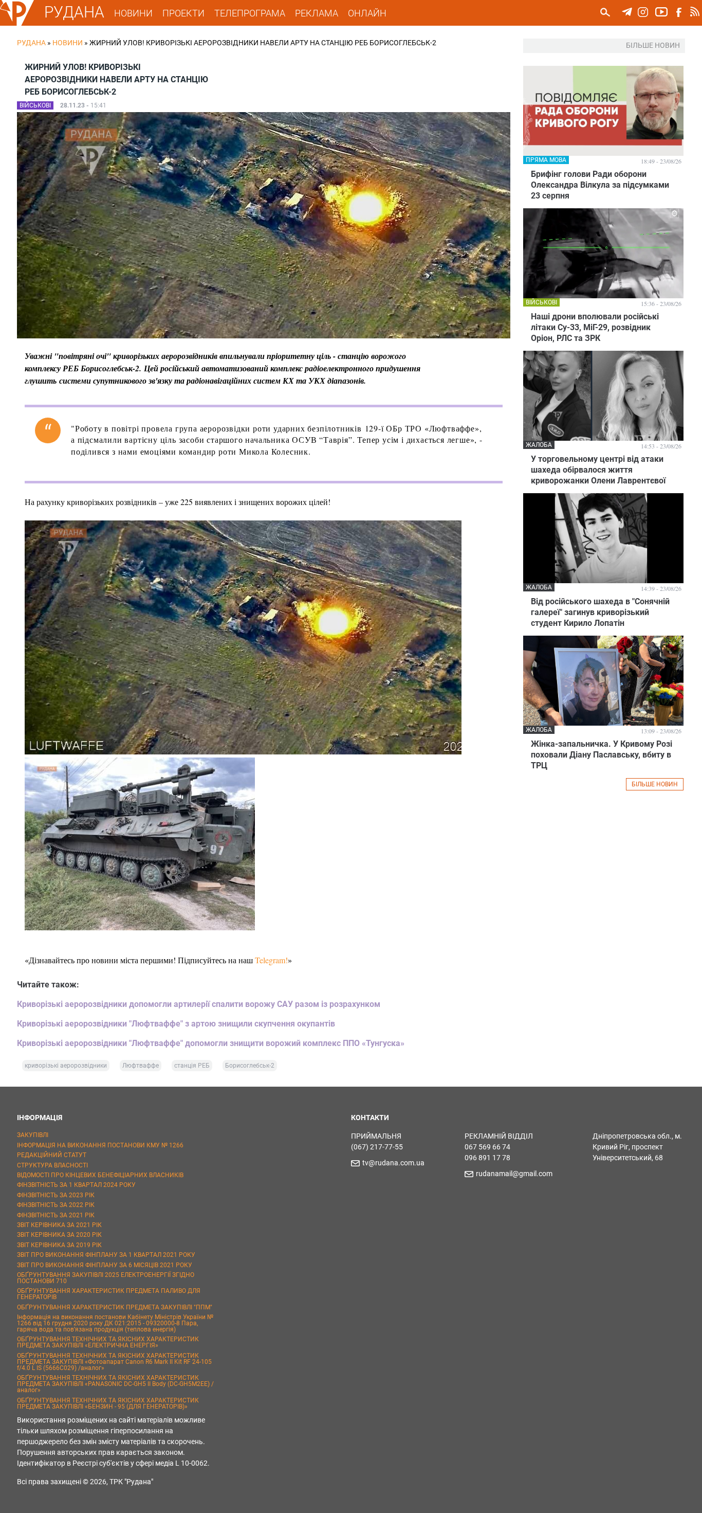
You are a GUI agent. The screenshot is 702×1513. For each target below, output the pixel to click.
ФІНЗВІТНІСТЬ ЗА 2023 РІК (56, 1195)
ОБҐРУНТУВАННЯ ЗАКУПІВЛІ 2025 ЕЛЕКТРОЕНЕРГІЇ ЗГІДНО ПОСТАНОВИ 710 (105, 1278)
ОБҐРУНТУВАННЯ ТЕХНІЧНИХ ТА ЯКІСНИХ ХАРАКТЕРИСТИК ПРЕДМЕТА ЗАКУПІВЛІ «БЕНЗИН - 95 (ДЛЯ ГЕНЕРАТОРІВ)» (108, 1403)
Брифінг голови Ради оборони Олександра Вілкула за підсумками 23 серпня (600, 185)
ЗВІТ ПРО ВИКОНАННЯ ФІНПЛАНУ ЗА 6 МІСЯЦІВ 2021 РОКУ (104, 1265)
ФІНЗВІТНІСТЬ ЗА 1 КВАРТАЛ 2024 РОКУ (76, 1184)
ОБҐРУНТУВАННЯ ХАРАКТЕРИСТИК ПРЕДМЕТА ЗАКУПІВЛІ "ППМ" (114, 1307)
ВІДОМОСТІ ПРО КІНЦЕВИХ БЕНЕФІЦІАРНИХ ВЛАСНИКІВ (100, 1175)
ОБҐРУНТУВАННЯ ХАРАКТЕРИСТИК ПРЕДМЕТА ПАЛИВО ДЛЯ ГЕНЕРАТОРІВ (108, 1294)
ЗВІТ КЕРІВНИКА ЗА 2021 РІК (59, 1225)
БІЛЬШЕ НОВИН (655, 784)
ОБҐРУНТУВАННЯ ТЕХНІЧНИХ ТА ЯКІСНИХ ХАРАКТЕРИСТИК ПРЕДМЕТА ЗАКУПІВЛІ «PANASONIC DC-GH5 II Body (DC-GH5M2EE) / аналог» (115, 1384)
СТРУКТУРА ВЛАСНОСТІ (52, 1165)
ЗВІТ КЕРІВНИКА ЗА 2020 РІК (59, 1234)
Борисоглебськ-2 (249, 1065)
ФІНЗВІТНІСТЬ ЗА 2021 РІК (56, 1215)
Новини (67, 43)
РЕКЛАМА (316, 13)
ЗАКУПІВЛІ (32, 1135)
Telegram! (271, 959)
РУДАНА (74, 12)
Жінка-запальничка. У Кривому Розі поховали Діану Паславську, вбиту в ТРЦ (601, 754)
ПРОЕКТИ (183, 13)
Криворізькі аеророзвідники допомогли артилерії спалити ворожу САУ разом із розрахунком (198, 1004)
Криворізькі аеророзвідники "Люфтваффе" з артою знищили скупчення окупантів (177, 1024)
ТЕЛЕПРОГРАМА (249, 13)
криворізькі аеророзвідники (66, 1065)
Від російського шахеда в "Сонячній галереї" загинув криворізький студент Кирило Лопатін (600, 612)
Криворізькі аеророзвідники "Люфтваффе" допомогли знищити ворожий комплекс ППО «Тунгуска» (210, 1043)
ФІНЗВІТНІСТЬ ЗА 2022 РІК (56, 1205)
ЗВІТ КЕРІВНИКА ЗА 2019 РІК (59, 1245)
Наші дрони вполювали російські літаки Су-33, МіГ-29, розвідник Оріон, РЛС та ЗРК (595, 327)
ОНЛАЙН (367, 13)
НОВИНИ (133, 13)
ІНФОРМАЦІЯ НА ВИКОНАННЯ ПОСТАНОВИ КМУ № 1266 (100, 1145)
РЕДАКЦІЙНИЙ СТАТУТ (51, 1155)
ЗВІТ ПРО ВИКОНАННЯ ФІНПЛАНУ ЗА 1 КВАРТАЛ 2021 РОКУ (106, 1254)
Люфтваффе (140, 1065)
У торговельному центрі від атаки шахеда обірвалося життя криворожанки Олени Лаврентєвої (598, 469)
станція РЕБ (192, 1065)
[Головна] (17, 23)
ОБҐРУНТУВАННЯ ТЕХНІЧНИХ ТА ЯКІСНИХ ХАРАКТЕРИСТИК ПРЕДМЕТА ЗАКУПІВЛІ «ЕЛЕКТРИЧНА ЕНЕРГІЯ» (108, 1342)
